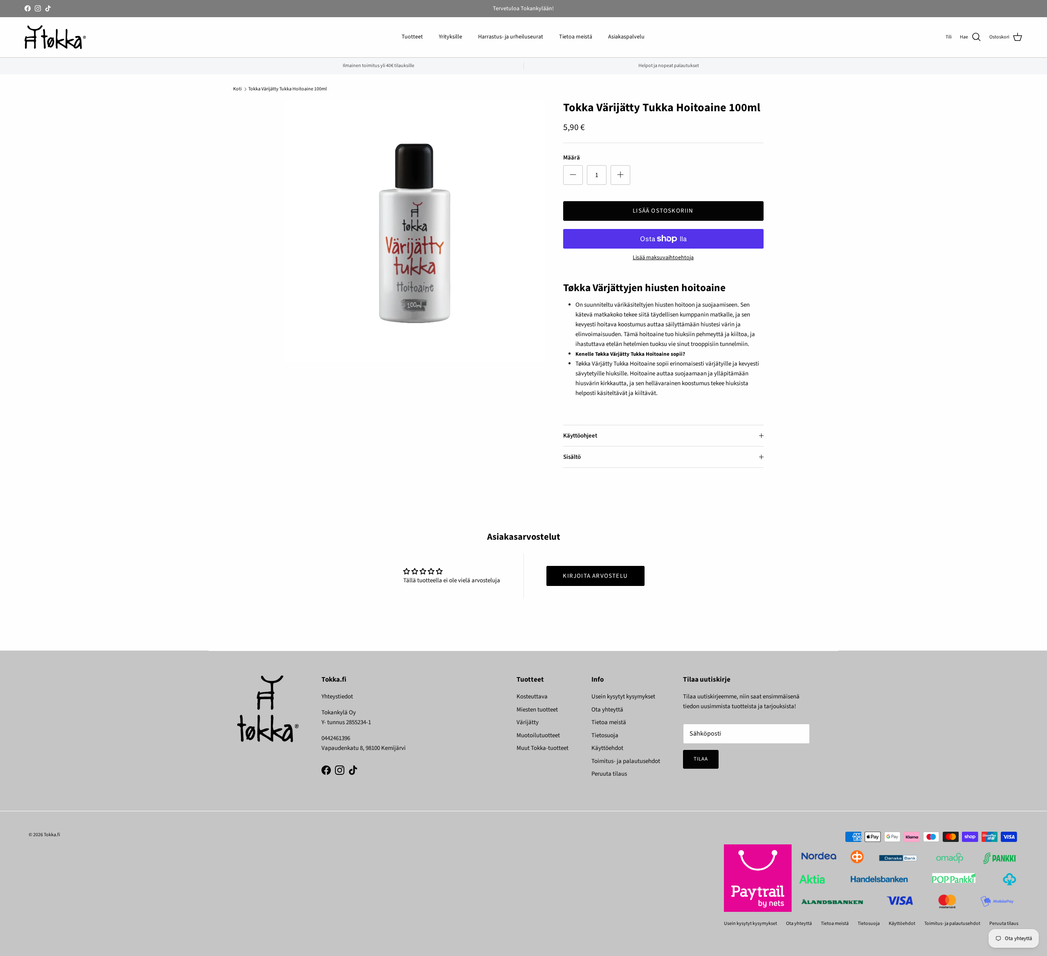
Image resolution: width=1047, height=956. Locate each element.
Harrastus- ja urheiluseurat (510, 37)
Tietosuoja (604, 735)
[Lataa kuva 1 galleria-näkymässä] (414, 231)
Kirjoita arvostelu (595, 576)
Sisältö (572, 457)
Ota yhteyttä (607, 709)
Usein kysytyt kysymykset (623, 696)
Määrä (571, 157)
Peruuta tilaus (609, 774)
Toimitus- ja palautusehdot (625, 761)
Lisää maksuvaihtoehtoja (663, 257)
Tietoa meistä (575, 37)
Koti (237, 88)
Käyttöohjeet (580, 435)
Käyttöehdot (607, 748)
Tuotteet (412, 37)
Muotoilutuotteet (538, 735)
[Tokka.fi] (55, 37)
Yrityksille (450, 37)
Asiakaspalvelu (626, 37)
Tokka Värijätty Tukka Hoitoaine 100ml (287, 88)
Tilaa (701, 759)
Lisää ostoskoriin (663, 210)
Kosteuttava (532, 696)
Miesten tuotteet (537, 709)
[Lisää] (620, 175)
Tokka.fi (52, 834)
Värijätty (528, 722)
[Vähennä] (573, 175)
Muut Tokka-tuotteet (542, 748)
